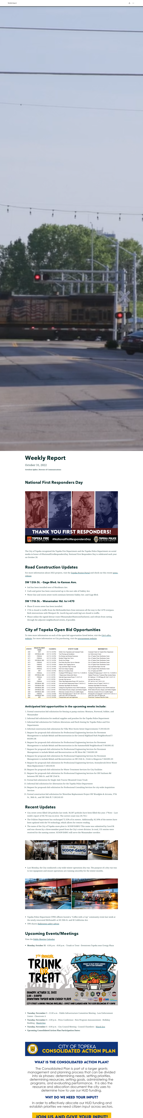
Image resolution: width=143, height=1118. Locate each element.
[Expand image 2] (73, 850)
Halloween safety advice (48, 923)
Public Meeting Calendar (44, 939)
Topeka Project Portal (80, 572)
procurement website (87, 638)
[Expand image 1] (41, 850)
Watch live (41, 1023)
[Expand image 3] (103, 850)
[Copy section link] (23, 482)
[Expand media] (71, 517)
